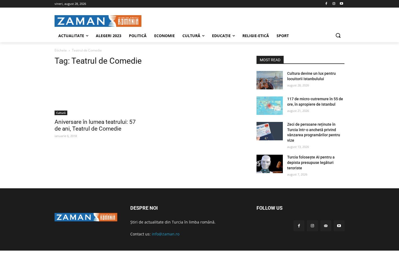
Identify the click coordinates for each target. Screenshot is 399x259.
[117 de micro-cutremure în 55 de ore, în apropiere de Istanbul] (269, 105)
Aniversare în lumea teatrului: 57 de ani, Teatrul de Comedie (95, 125)
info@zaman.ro (165, 234)
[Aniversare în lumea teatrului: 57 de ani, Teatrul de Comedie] (98, 93)
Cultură (61, 113)
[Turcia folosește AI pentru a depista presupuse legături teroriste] (269, 164)
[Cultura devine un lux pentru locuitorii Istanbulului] (269, 80)
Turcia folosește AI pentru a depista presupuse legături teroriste (311, 162)
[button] (337, 35)
